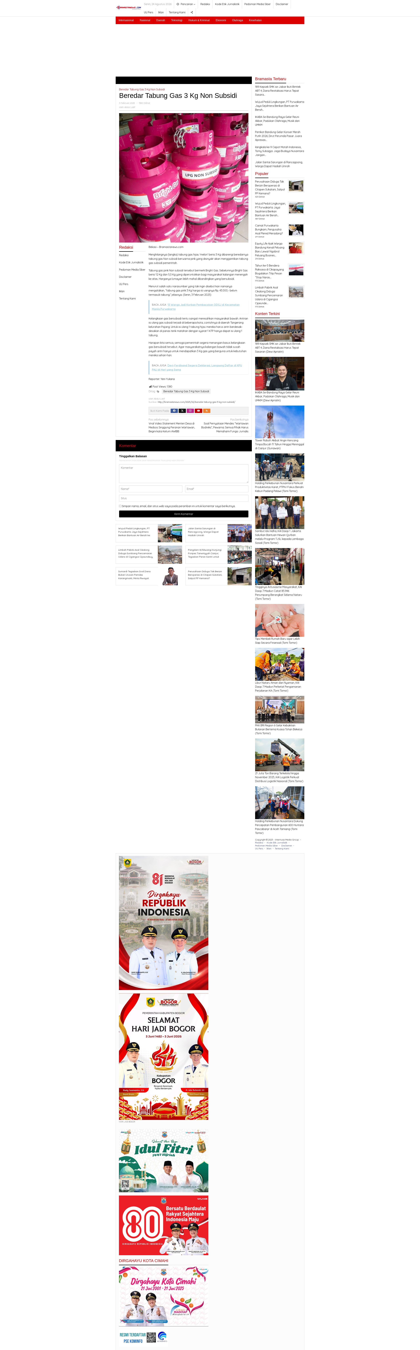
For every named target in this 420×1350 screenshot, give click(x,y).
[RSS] (206, 411)
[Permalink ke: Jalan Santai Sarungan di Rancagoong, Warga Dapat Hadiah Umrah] (239, 533)
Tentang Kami (127, 298)
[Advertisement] (210, 49)
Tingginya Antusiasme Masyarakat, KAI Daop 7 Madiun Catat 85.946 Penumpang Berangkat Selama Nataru (278, 590)
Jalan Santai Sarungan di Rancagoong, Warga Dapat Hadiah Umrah (203, 532)
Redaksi (124, 255)
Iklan (122, 291)
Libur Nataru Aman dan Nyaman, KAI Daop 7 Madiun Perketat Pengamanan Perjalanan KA (278, 686)
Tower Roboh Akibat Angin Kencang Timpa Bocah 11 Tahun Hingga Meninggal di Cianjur (279, 444)
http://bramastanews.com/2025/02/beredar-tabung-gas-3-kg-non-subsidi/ (196, 402)
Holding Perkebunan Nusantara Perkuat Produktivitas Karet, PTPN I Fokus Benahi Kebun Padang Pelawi (279, 487)
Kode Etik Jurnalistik (131, 262)
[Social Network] (192, 12)
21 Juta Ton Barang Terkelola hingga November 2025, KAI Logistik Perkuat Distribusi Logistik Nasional (277, 777)
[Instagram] (190, 411)
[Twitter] (182, 411)
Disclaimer (125, 276)
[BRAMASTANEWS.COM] (129, 7)
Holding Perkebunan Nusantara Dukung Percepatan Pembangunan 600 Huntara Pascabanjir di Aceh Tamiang (279, 825)
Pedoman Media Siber (132, 269)
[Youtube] (198, 411)
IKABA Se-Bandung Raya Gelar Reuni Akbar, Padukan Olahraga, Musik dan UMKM (277, 396)
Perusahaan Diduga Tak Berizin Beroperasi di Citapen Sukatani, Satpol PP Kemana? (205, 575)
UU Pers (123, 284)
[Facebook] (174, 411)
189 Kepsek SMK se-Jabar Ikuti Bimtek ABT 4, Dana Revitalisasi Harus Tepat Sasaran (278, 347)
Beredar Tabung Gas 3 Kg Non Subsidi (142, 89)
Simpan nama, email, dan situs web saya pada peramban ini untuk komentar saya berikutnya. (178, 506)
